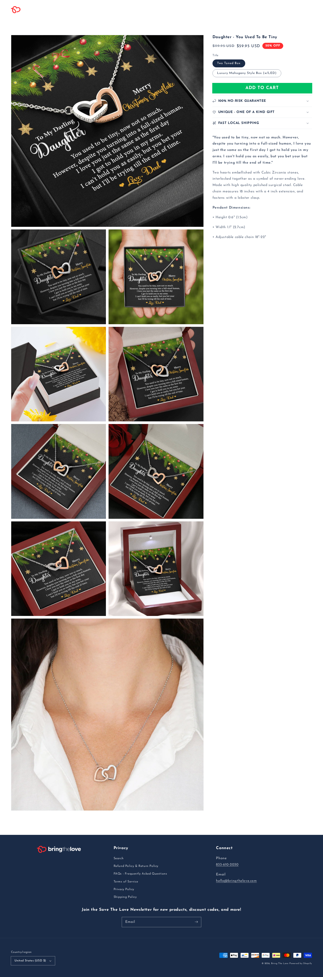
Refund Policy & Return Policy (136, 866)
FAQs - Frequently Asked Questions (140, 873)
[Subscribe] (196, 922)
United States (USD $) (30, 960)
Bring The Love (280, 963)
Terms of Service (126, 881)
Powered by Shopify (300, 963)
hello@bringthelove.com (236, 881)
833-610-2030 (227, 864)
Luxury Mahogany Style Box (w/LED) (247, 73)
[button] (75, 9)
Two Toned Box (229, 63)
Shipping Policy (125, 897)
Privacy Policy (124, 889)
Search (119, 858)
